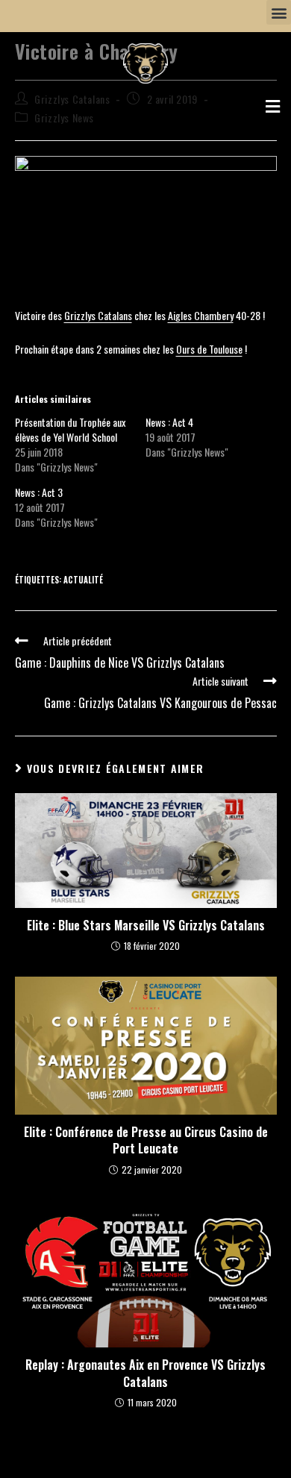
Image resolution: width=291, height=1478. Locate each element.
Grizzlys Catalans (98, 315)
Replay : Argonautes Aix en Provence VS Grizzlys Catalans (145, 1373)
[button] (278, 12)
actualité (83, 580)
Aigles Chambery (201, 315)
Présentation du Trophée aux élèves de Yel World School (70, 429)
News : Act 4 (169, 422)
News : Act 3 (39, 492)
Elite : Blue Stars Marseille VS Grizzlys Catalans (146, 925)
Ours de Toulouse (209, 349)
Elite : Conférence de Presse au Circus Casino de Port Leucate (146, 1140)
